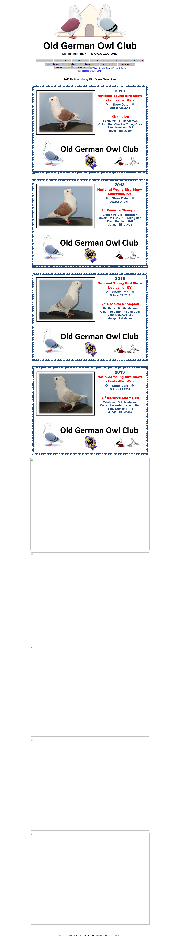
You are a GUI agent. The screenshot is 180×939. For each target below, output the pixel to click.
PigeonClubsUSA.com (112, 935)
